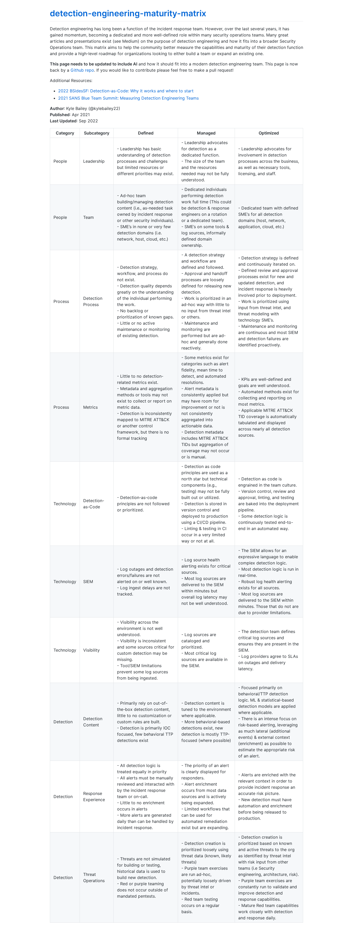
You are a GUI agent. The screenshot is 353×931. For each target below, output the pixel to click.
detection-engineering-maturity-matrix (128, 13)
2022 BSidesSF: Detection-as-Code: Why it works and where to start (126, 90)
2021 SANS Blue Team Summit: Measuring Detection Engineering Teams (128, 98)
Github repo (82, 70)
